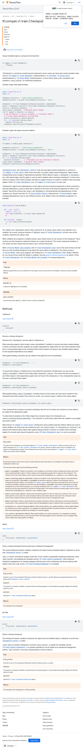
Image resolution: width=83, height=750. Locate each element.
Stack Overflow (47, 722)
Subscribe (34, 740)
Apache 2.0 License (26, 700)
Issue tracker (47, 716)
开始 (75, 23)
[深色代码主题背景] (75, 60)
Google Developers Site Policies (53, 700)
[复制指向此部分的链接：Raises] (10, 278)
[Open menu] (3, 2)
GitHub (4, 719)
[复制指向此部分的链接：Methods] (14, 309)
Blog (3, 716)
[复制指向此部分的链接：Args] (8, 262)
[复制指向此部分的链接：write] (10, 612)
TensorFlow (5, 16)
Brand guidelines (48, 725)
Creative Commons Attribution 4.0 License (57, 698)
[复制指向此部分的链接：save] (9, 524)
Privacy (11, 736)
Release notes (47, 719)
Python (32, 16)
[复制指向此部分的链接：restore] (12, 314)
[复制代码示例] (79, 60)
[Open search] (60, 2)
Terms (4, 736)
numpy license (51, 702)
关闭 (65, 23)
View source (6, 319)
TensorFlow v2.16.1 (10, 8)
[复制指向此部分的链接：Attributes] (12, 292)
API (13, 16)
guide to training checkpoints (56, 255)
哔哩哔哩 (5, 725)
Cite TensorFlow (48, 729)
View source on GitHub (14, 50)
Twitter (4, 722)
